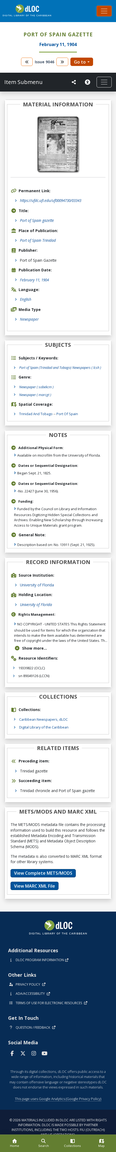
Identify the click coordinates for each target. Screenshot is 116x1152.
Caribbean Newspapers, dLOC (43, 719)
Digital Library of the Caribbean (44, 727)
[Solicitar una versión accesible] (88, 82)
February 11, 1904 (34, 279)
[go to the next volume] (62, 62)
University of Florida (37, 584)
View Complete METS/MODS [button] (43, 873)
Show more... (34, 648)
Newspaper (29, 319)
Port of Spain (67, 413)
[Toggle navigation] (104, 11)
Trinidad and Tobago (36, 413)
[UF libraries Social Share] (74, 82)
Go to (80, 62)
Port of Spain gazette (37, 220)
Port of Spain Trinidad (38, 240)
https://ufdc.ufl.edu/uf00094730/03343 (50, 200)
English (25, 299)
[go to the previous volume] (27, 62)
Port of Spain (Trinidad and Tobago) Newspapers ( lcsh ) (60, 367)
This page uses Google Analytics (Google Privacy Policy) (58, 1098)
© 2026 (58, 1127)
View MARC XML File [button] (34, 886)
